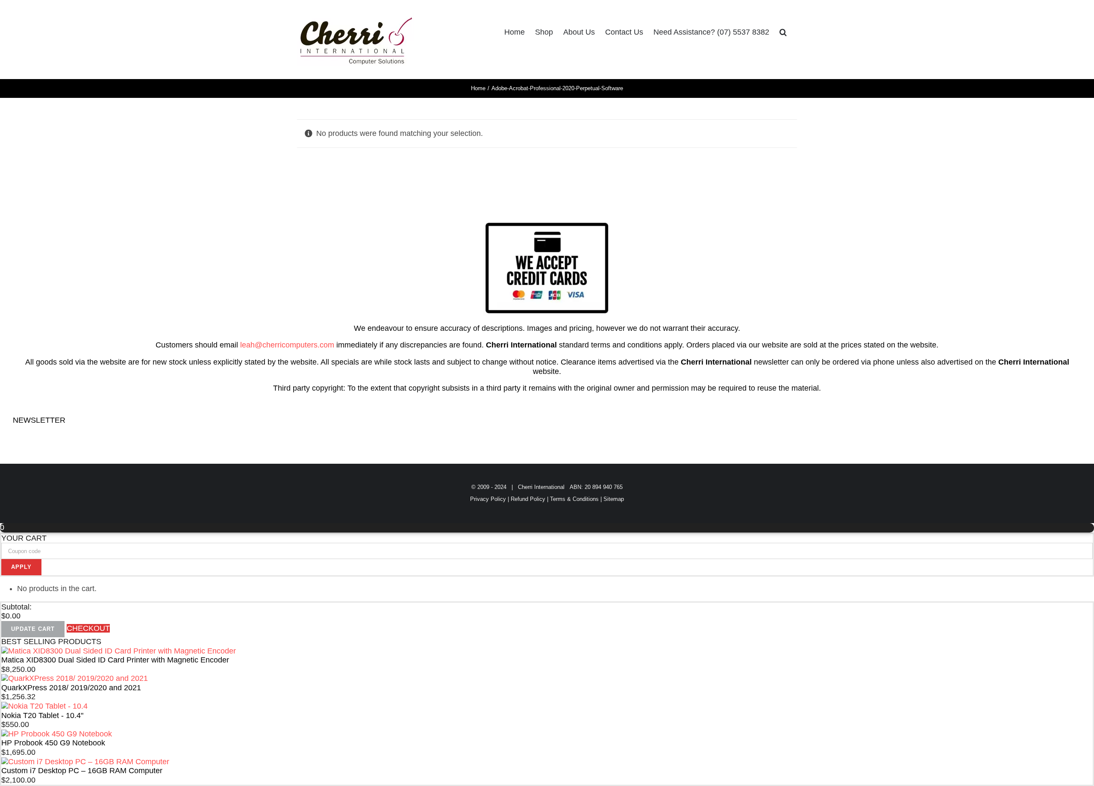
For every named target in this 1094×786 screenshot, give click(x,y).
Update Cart (33, 629)
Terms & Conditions (574, 499)
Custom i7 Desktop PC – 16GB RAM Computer (81, 770)
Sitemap (613, 499)
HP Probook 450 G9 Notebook (53, 743)
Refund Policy (528, 499)
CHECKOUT (88, 628)
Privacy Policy (488, 499)
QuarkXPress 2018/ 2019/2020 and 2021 (71, 687)
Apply (21, 567)
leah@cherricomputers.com (287, 345)
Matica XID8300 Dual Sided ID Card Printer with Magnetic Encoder (115, 660)
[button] (783, 32)
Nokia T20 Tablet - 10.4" (42, 715)
